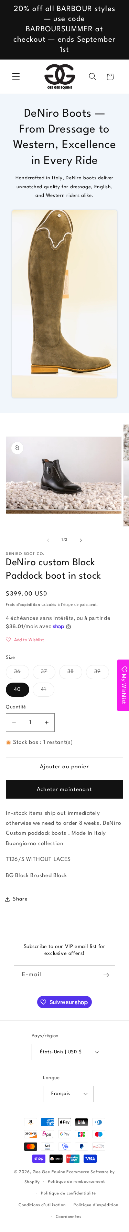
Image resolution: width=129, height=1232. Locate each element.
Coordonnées (69, 1217)
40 (17, 689)
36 (21, 674)
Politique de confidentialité (68, 1193)
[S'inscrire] (106, 975)
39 (101, 674)
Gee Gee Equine (49, 1172)
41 (47, 692)
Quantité (16, 707)
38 (74, 674)
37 (48, 674)
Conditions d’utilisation (42, 1205)
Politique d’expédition (96, 1205)
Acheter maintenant (64, 789)
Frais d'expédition (23, 605)
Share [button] (20, 899)
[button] (16, 77)
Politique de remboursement (76, 1182)
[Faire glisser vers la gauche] (48, 540)
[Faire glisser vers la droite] (80, 540)
